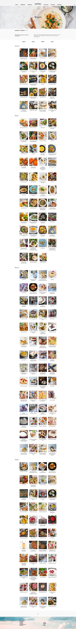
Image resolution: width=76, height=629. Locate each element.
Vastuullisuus (46, 4)
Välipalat (52, 41)
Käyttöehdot (21, 623)
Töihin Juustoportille (23, 624)
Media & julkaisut (22, 620)
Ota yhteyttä (21, 622)
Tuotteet (16, 4)
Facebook (44, 622)
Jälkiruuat (42, 41)
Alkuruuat (23, 41)
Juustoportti (17, 30)
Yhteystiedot (21, 621)
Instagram (44, 623)
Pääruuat (33, 41)
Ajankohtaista (29, 4)
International (59, 4)
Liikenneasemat (22, 4)
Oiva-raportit (21, 625)
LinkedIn (44, 625)
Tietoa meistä (53, 4)
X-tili (44, 624)
